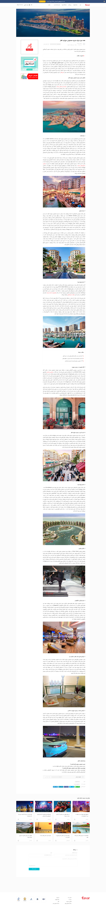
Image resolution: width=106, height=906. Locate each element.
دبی (87, 802)
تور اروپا (58, 897)
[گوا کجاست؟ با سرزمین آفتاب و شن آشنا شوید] (81, 827)
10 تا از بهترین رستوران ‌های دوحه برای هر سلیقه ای (74, 361)
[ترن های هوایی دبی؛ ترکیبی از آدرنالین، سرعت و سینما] (62, 806)
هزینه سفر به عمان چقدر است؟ (45, 835)
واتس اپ (78, 787)
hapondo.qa (77, 781)
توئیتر (73, 786)
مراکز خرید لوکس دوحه (61, 86)
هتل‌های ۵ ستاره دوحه (51, 293)
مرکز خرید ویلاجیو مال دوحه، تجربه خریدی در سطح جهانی (72, 358)
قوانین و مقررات (68, 901)
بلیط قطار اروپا (64, 5)
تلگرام (56, 786)
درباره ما (70, 899)
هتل (58, 901)
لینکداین (61, 786)
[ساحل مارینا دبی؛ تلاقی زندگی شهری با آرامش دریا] (62, 827)
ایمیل (51, 852)
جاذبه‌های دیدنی (76, 784)
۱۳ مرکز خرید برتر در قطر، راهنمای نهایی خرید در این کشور (73, 356)
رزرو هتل (69, 5)
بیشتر (49, 5)
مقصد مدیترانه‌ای (71, 295)
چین (31, 823)
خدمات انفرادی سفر (56, 903)
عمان (50, 823)
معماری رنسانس (50, 372)
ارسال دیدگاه (34, 869)
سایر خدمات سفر (57, 5)
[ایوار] (87, 5)
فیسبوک (67, 786)
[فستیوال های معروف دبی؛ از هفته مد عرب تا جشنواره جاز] (81, 806)
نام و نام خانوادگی (74, 852)
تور (80, 5)
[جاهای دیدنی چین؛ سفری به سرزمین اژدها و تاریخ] (24, 827)
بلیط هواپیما (75, 5)
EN (31, 5)
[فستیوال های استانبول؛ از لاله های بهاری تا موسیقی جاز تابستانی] (43, 806)
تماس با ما (69, 897)
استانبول (49, 802)
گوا (87, 823)
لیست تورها (43, 1)
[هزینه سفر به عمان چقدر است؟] (43, 827)
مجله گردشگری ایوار (68, 903)
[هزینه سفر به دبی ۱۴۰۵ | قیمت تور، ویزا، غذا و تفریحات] (24, 806)
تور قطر (62, 72)
